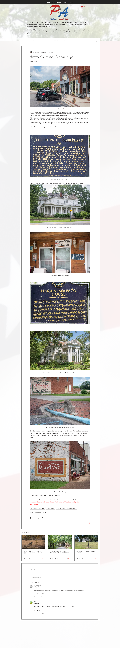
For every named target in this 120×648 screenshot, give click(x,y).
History (69, 41)
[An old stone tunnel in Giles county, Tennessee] (60, 542)
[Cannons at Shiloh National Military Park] (33, 542)
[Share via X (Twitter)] (34, 518)
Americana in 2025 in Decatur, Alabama (86, 552)
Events (45, 41)
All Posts (23, 41)
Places (76, 41)
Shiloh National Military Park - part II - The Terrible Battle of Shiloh (33, 552)
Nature (39, 41)
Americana (41, 508)
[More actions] (89, 52)
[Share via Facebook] (30, 518)
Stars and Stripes (31, 41)
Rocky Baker (34, 508)
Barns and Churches (55, 41)
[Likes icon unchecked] (35, 593)
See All (96, 532)
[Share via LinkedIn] (38, 518)
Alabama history (61, 508)
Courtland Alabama (71, 508)
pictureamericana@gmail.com (41, 34)
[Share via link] (42, 518)
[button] (96, 41)
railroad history (50, 508)
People (63, 41)
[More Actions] (89, 586)
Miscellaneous (84, 41)
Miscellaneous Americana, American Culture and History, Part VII (59, 552)
